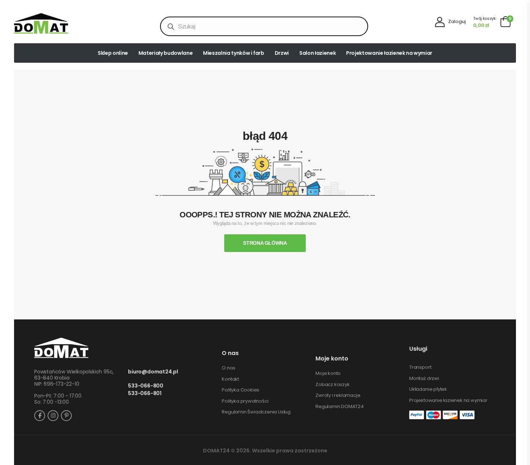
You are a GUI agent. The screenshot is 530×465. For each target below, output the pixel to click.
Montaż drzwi (424, 378)
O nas (228, 368)
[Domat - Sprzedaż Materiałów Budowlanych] (41, 23)
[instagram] (53, 415)
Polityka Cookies (240, 390)
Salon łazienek (317, 53)
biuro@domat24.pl (153, 372)
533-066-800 (145, 386)
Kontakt (230, 379)
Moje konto (328, 373)
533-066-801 (145, 393)
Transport (420, 367)
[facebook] (39, 415)
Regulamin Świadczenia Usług (256, 412)
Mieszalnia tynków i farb (233, 53)
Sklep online (113, 53)
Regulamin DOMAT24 (339, 406)
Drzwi (282, 53)
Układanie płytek (428, 389)
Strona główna (265, 243)
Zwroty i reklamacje (337, 395)
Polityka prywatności (245, 401)
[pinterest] (66, 415)
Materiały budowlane (165, 53)
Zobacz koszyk (332, 385)
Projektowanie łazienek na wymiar (389, 53)
